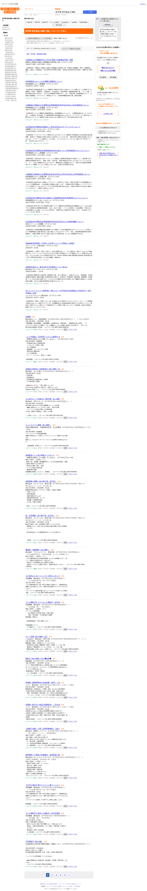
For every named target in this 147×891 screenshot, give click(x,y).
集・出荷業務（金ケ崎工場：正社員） (40, 515)
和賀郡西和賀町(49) (11, 74)
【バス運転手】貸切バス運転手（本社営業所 (43, 813)
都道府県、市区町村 (61, 15)
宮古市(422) (8, 40)
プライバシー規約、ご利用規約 (71, 886)
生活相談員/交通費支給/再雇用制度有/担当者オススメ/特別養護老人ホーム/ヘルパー (58, 151)
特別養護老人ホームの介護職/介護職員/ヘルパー (44, 81)
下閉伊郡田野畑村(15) (11, 88)
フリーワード (29, 9)
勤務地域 (58, 9)
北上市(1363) (9, 46)
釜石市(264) (8, 56)
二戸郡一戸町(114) (10, 100)
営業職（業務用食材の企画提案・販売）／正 (43, 682)
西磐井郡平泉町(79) (11, 78)
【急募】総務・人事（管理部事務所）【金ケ (43, 729)
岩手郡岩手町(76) (10, 68)
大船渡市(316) (9, 42)
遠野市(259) (8, 50)
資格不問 (45, 22)
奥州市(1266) (9, 62)
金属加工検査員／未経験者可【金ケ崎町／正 (43, 369)
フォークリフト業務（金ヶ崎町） (38, 425)
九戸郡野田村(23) (10, 94)
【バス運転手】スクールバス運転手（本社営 (43, 602)
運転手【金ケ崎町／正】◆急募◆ (38, 658)
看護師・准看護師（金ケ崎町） (38, 550)
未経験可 (74, 22)
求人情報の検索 (52, 884)
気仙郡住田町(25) (10, 80)
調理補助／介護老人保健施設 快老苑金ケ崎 (43, 755)
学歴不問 (37, 22)
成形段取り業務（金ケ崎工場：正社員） (41, 481)
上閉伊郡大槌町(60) (11, 82)
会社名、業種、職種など (32, 15)
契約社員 (4, 29)
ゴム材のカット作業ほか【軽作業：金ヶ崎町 (43, 399)
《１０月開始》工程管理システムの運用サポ (43, 337)
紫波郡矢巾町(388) (10, 72)
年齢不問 (29, 22)
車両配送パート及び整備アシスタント (40, 455)
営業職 (28, 317)
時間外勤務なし (84, 22)
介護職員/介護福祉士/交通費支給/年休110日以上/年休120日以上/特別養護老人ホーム (58, 174)
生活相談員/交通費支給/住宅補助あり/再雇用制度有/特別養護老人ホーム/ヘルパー (57, 198)
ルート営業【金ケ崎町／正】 (37, 637)
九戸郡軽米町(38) (10, 92)
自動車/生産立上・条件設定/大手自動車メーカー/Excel (46, 267)
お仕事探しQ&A (108, 113)
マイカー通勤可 (54, 22)
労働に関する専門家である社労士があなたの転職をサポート (108, 155)
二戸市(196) (8, 58)
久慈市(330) (8, 48)
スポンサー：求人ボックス (34, 74)
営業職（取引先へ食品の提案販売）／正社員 (43, 705)
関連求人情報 (73, 329)
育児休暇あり (66, 22)
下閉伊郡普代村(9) (10, 90)
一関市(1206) (9, 52)
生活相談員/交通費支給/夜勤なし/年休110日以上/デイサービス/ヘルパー (53, 127)
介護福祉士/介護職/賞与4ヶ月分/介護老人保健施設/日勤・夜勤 (49, 60)
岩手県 (6, 35)
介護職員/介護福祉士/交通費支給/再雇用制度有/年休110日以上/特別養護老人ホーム (57, 105)
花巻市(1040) (9, 44)
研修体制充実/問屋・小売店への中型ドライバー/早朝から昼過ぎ (50, 243)
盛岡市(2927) (9, 38)
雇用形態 (5, 25)
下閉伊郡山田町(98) (11, 84)
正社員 (4, 27)
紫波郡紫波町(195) (10, 70)
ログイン (143, 4)
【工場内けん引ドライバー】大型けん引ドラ (43, 576)
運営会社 (43, 884)
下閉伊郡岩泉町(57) (11, 86)
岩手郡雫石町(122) (10, 64)
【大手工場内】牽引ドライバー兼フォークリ (43, 785)
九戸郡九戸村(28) (10, 96)
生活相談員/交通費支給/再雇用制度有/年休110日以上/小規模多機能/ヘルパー (55, 222)
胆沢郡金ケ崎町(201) (11, 76)
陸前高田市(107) (10, 54)
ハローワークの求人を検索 (8, 8)
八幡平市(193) (9, 60)
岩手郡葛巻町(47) (10, 66)
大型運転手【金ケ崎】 (34, 841)
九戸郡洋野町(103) (10, 98)
